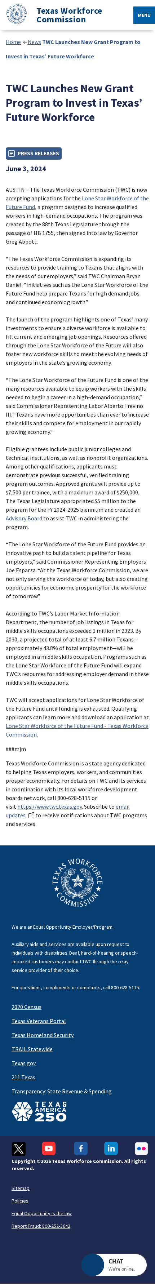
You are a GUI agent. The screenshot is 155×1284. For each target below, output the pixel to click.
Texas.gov (24, 1063)
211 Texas (23, 1077)
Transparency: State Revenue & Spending (62, 1091)
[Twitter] (19, 1149)
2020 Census (26, 1006)
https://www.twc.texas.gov (49, 806)
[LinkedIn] (111, 1149)
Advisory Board (24, 518)
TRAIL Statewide (32, 1049)
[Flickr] (141, 1149)
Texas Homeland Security (43, 1035)
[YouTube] (50, 1149)
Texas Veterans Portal (39, 1021)
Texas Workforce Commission (69, 15)
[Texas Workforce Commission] (13, 15)
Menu (144, 15)
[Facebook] (81, 1149)
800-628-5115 (125, 987)
